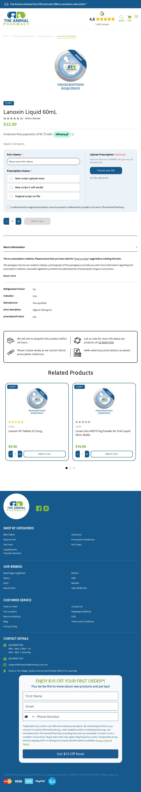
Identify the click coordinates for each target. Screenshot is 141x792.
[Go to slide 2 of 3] (70, 468)
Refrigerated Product (14, 288)
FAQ (73, 616)
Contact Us (77, 606)
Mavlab (75, 583)
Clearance (76, 534)
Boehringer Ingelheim (14, 573)
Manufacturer (10, 302)
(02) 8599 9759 (16, 645)
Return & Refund (11, 616)
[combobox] (29, 716)
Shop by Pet (9, 539)
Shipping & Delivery (81, 611)
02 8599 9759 (106, 342)
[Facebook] (39, 508)
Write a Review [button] (32, 118)
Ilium (6, 583)
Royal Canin (9, 587)
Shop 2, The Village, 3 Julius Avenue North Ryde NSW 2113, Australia (43, 670)
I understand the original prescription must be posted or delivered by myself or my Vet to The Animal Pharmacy (67, 207)
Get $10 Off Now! (70, 753)
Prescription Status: (19, 170)
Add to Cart (45, 454)
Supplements (10, 549)
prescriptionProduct (13, 316)
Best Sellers (9, 534)
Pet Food (8, 544)
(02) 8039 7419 (16, 658)
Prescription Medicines (83, 539)
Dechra (75, 573)
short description (12, 309)
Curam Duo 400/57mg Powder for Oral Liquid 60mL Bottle (102, 432)
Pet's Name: (15, 154)
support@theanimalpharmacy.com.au (28, 664)
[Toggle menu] (136, 16)
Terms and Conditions (82, 621)
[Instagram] (46, 508)
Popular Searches (12, 553)
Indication (8, 295)
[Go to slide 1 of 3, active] (67, 468)
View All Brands (79, 587)
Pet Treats (76, 544)
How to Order (81, 258)
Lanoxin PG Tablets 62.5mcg (25, 431)
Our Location (10, 611)
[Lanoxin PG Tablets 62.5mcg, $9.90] (37, 401)
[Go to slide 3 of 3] (74, 468)
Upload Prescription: (107, 154)
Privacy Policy (10, 626)
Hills (73, 578)
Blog (5, 621)
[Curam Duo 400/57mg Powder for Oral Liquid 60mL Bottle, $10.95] (104, 401)
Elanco (6, 578)
